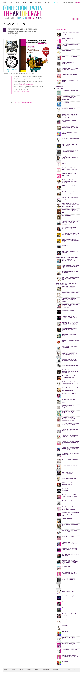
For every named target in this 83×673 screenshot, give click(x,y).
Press (30, 2)
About (17, 2)
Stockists (38, 2)
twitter (54, 2)
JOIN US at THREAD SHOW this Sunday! (23, 102)
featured (18, 35)
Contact (47, 2)
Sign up (78, 2)
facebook (57, 2)
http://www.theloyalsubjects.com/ (26, 84)
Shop (11, 2)
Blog (24, 2)
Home (4, 2)
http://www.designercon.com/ (23, 91)
